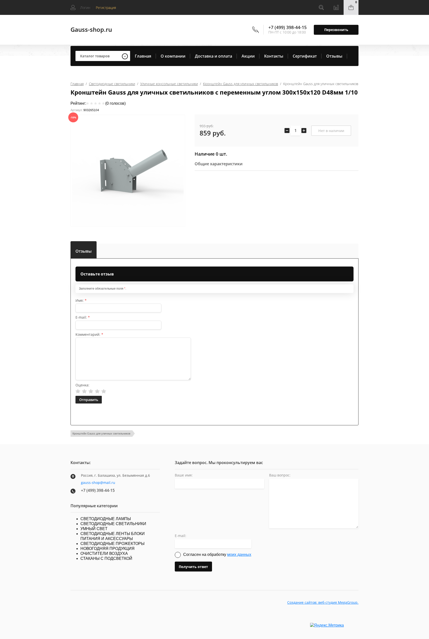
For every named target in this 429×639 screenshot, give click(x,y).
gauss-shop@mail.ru (98, 482)
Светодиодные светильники (112, 83)
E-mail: (82, 317)
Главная (143, 56)
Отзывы (334, 56)
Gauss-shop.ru (91, 29)
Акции (248, 56)
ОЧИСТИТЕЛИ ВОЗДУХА (104, 553)
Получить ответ (193, 566)
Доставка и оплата (213, 56)
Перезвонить (336, 29)
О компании (173, 56)
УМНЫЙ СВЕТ (93, 529)
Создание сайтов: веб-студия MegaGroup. (322, 602)
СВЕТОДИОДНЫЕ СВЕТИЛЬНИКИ (113, 524)
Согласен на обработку (217, 554)
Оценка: (82, 385)
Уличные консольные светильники (169, 83)
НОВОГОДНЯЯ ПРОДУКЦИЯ (107, 548)
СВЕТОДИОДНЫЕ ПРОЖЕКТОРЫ (112, 543)
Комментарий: (89, 334)
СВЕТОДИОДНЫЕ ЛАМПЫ (105, 519)
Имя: (81, 300)
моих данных (239, 554)
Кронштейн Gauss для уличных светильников (240, 83)
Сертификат (305, 56)
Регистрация (106, 7)
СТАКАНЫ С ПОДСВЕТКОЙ (106, 558)
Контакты (273, 56)
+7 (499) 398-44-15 (287, 27)
